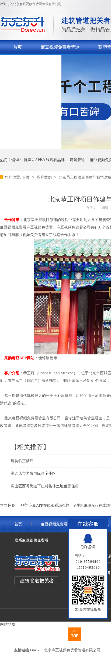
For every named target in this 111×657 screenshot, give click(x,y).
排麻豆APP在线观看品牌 (44, 160)
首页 (17, 47)
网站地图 (7, 624)
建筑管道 (77, 160)
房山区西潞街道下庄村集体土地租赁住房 (45, 486)
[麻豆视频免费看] (23, 31)
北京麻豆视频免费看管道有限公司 (72, 650)
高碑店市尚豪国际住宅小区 (33, 473)
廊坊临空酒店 (22, 461)
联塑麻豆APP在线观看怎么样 (45, 505)
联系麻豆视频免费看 (32, 61)
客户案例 (45, 177)
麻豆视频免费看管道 (60, 47)
